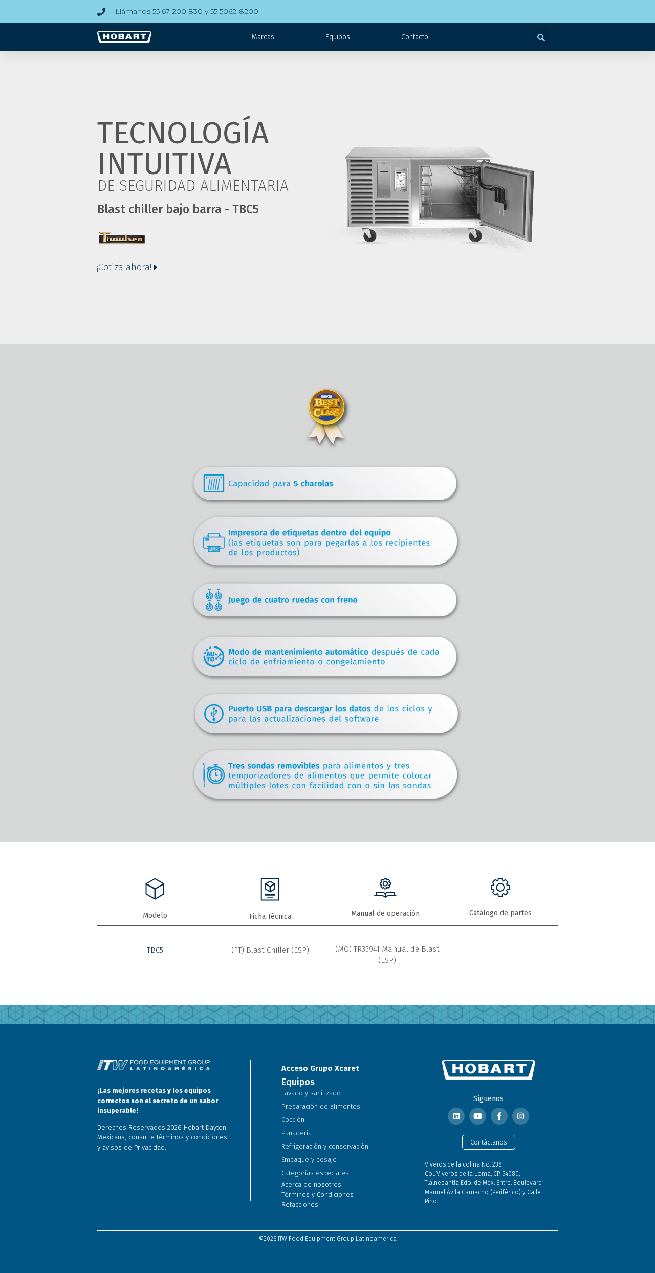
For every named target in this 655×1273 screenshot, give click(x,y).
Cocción (292, 1120)
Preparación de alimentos (320, 1106)
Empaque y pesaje (309, 1159)
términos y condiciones (192, 1137)
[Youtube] (477, 1116)
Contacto (414, 37)
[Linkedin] (456, 1116)
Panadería (296, 1133)
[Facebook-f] (499, 1116)
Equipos (337, 37)
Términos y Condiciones (317, 1194)
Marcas (263, 37)
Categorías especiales (315, 1173)
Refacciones (299, 1205)
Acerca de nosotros (311, 1185)
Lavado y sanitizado (311, 1093)
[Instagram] (520, 1116)
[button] (541, 37)
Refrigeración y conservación (324, 1146)
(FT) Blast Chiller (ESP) (270, 950)
